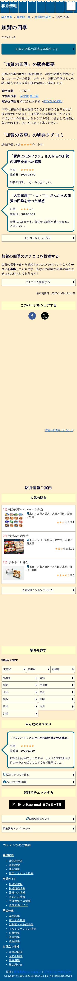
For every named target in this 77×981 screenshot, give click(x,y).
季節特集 (8, 910)
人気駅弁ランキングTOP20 (37, 590)
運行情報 (14, 869)
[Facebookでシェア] (32, 316)
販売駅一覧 (23, 16)
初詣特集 (14, 936)
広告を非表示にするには (59, 430)
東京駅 (7, 669)
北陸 (5, 692)
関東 (5, 685)
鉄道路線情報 (17, 888)
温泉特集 (14, 941)
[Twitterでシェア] (45, 316)
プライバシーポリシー (57, 971)
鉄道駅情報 (16, 884)
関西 (5, 699)
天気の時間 (16, 956)
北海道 (7, 678)
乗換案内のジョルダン (27, 971)
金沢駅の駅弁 (43, 16)
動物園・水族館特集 (21, 924)
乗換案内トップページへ (17, 828)
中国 (42, 699)
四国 (5, 706)
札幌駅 (56, 669)
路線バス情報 (17, 892)
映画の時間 (16, 951)
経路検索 (14, 864)
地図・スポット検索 (21, 873)
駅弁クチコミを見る (17, 774)
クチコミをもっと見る (37, 238)
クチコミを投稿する (38, 282)
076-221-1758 (52, 101)
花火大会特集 (17, 920)
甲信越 (43, 685)
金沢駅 (24, 96)
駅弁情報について (39, 819)
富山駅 (34, 96)
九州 (42, 706)
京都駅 (31, 669)
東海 (42, 692)
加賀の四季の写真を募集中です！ (38, 48)
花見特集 (14, 915)
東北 (42, 678)
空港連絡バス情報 (20, 900)
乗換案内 (8, 855)
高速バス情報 (17, 896)
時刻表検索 (16, 860)
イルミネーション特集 (22, 928)
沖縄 (5, 713)
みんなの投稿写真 (16, 782)
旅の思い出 (16, 964)
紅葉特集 (14, 932)
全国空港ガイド (18, 905)
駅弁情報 (9, 6)
